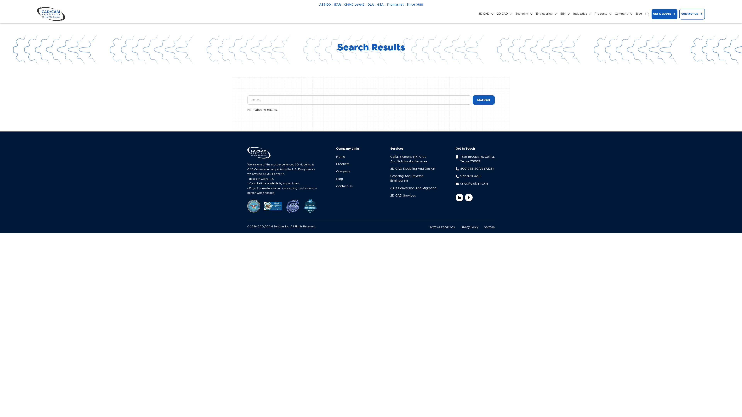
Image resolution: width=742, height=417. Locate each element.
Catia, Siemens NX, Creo (408, 159)
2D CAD (502, 13)
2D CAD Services (403, 195)
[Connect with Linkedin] (459, 197)
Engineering (544, 13)
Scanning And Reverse (407, 178)
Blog (639, 13)
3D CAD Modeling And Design (412, 168)
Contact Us (344, 186)
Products (601, 13)
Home (340, 156)
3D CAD (483, 13)
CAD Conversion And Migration (413, 188)
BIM (563, 13)
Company (343, 171)
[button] (486, 14)
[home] (51, 14)
